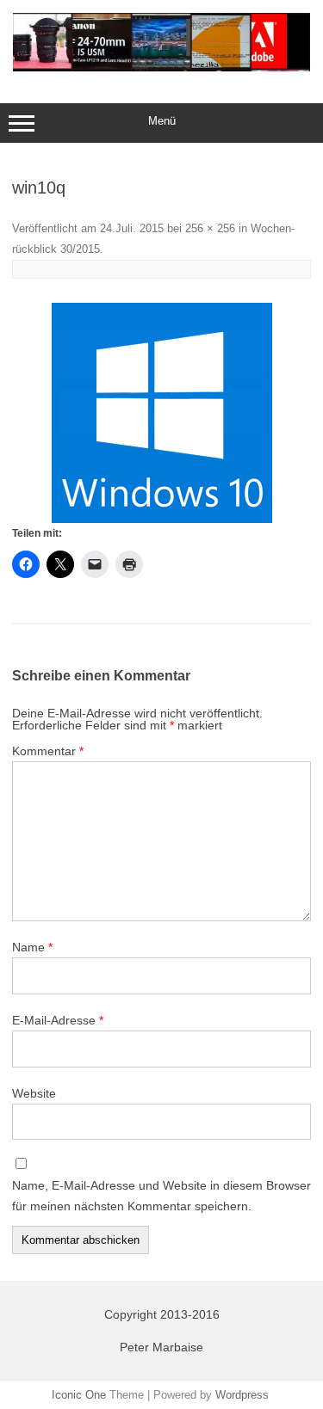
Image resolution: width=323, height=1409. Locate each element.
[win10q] (161, 413)
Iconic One (79, 1394)
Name (32, 947)
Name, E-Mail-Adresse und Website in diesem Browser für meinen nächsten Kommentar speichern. (161, 1195)
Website (34, 1093)
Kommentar (48, 751)
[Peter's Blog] (161, 67)
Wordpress (242, 1394)
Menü (162, 120)
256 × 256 (210, 228)
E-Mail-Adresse (57, 1020)
